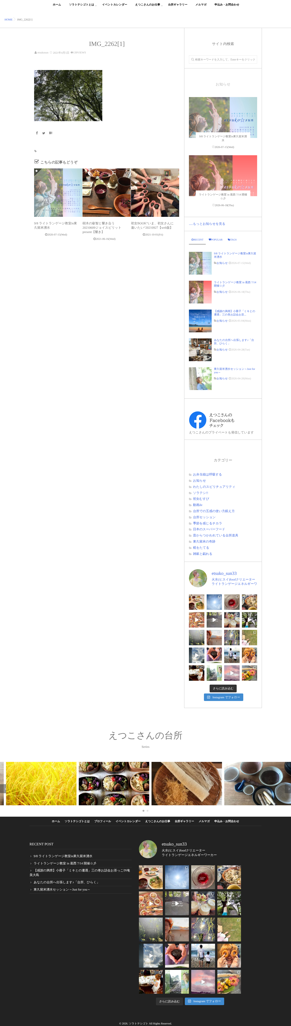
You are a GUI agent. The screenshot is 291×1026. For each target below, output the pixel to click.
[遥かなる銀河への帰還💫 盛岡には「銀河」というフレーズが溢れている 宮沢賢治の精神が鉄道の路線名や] (214, 620)
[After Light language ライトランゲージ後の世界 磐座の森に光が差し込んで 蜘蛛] (232, 637)
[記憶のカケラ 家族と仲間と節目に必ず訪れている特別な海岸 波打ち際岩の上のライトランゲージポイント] (214, 602)
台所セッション (204, 517)
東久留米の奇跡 (204, 541)
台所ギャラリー (177, 4)
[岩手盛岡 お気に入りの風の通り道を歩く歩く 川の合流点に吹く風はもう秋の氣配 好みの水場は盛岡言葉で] (249, 620)
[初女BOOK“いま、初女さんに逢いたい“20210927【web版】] (155, 192)
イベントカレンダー (114, 4)
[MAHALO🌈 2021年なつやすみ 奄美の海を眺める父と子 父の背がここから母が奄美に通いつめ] (232, 655)
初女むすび (201, 499)
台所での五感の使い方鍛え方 (214, 511)
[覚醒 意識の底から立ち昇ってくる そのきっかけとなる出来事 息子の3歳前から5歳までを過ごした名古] (214, 637)
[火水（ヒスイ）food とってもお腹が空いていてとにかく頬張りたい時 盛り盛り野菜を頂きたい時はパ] (196, 602)
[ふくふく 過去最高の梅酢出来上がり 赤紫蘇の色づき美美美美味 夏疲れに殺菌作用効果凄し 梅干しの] (232, 602)
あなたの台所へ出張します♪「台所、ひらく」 (234, 341)
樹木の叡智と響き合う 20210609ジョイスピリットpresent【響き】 (102, 228)
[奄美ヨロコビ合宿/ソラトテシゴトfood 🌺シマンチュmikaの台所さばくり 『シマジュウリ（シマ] (249, 673)
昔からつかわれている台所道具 (215, 535)
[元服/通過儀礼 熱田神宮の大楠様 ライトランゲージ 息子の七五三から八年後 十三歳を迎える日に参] (196, 637)
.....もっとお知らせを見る (207, 224)
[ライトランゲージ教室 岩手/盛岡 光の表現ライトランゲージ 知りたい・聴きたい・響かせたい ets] (232, 620)
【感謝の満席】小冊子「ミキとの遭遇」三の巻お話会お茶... (234, 313)
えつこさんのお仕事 (147, 4)
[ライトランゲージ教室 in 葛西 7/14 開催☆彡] (223, 189)
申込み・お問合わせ (227, 4)
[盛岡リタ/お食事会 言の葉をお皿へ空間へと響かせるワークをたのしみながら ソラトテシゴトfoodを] (196, 620)
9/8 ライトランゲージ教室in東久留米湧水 (235, 255)
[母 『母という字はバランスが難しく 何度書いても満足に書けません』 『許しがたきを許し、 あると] (214, 655)
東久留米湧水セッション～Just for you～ (234, 370)
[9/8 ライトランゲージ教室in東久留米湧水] (58, 192)
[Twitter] (44, 133)
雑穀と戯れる (202, 554)
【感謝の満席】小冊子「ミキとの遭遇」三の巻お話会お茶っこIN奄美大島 (80, 873)
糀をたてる (201, 548)
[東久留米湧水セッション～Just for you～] (200, 378)
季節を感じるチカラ (207, 523)
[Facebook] (37, 133)
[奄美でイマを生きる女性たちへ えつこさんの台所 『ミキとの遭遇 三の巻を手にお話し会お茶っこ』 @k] (196, 673)
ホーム (57, 4)
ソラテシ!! (200, 493)
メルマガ (201, 4)
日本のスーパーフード (209, 529)
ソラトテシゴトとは (81, 4)
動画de (197, 505)
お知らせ (222, 263)
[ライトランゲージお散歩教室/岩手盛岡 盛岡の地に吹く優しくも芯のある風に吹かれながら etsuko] (214, 673)
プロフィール (102, 821)
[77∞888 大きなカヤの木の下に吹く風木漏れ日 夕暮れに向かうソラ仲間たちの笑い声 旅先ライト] (196, 655)
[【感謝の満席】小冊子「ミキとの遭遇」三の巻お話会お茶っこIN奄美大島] (200, 321)
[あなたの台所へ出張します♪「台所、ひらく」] (200, 349)
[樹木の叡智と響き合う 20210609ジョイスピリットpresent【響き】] (107, 192)
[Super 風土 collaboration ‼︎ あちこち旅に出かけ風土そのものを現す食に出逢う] (249, 602)
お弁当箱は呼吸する (207, 474)
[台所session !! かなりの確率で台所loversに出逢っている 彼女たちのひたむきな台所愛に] (249, 655)
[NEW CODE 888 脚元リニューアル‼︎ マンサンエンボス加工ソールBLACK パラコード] (249, 637)
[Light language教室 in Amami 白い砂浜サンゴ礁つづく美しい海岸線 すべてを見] (232, 673)
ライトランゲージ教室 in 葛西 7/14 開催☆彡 (235, 284)
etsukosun (43, 52)
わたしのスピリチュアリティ (214, 487)
